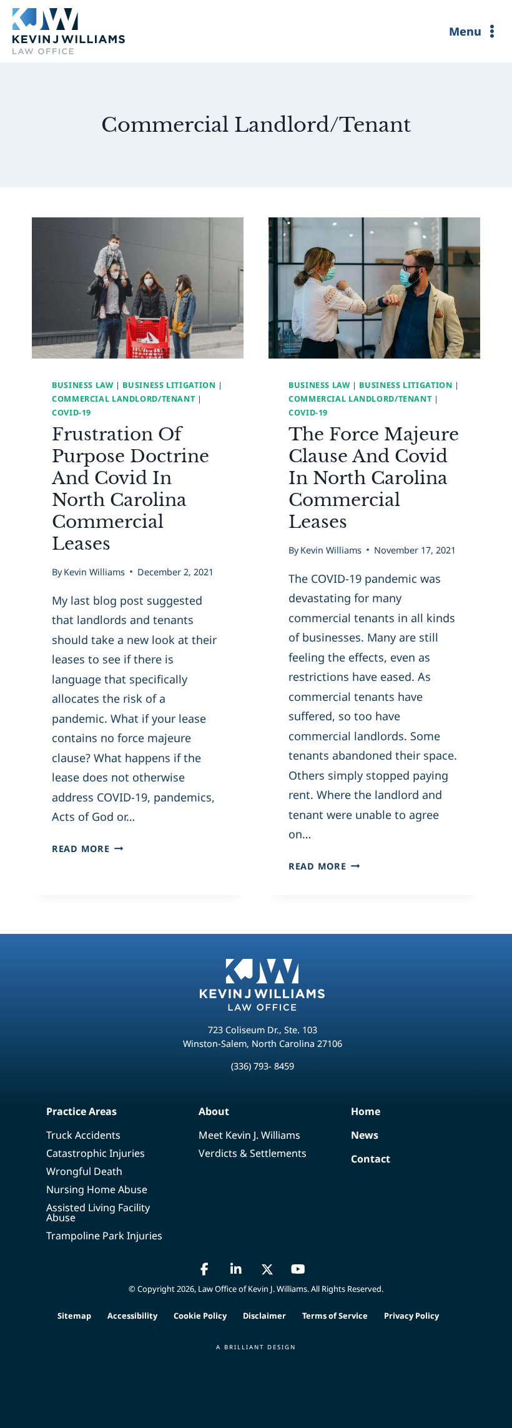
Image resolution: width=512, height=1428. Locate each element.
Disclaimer (264, 1315)
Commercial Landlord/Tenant (123, 399)
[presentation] (138, 288)
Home (355, 1111)
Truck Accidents (83, 1135)
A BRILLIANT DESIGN (256, 1347)
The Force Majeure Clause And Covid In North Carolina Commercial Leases (373, 478)
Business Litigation (168, 385)
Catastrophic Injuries (95, 1153)
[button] (204, 1269)
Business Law (83, 385)
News (355, 1135)
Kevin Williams (94, 572)
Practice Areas (81, 1111)
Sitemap (74, 1315)
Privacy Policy (411, 1315)
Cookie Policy (200, 1315)
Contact (355, 1159)
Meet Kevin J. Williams (249, 1135)
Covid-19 (71, 412)
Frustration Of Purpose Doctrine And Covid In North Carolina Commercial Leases (130, 489)
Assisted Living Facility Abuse (98, 1212)
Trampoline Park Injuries (104, 1235)
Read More (87, 849)
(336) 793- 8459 (262, 1066)
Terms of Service (335, 1315)
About (214, 1111)
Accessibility (132, 1315)
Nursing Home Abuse (96, 1189)
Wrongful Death (84, 1171)
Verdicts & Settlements (253, 1153)
